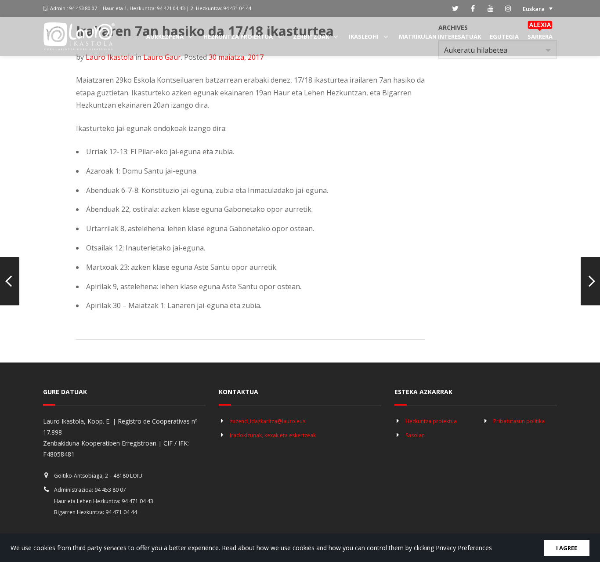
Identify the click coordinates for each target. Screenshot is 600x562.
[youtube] (490, 8)
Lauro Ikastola (110, 57)
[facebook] (473, 8)
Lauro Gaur (162, 57)
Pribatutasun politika (519, 421)
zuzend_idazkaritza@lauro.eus (267, 421)
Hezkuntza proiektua (431, 421)
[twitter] (455, 8)
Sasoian (415, 435)
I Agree (566, 548)
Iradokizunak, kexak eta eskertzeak (273, 435)
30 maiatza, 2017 (236, 57)
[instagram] (508, 8)
